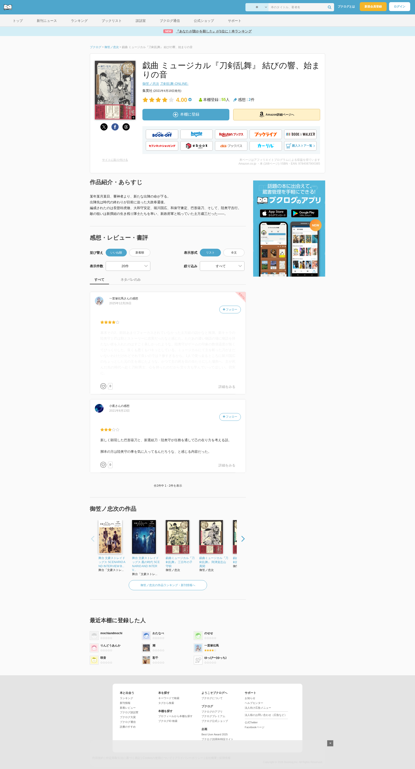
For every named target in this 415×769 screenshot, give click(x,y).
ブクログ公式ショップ (214, 720)
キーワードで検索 (168, 698)
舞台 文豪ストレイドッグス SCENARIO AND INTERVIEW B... (111, 562)
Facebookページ (254, 727)
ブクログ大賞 (128, 717)
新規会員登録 (373, 6)
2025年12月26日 (120, 303)
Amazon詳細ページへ (280, 114)
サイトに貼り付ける (115, 159)
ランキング (126, 698)
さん (119, 298)
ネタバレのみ (131, 279)
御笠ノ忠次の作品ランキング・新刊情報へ (167, 585)
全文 (234, 252)
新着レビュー (128, 707)
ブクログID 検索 (167, 720)
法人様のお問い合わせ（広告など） (266, 714)
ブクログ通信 (128, 721)
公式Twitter (251, 722)
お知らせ (250, 698)
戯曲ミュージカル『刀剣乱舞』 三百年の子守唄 (180, 562)
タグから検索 (166, 702)
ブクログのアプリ (212, 711)
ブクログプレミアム (213, 716)
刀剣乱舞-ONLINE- (174, 84)
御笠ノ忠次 (150, 84)
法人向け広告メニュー (258, 707)
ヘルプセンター (254, 702)
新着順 (139, 252)
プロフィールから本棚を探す (175, 716)
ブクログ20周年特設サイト (217, 739)
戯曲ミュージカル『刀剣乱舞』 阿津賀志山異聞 (213, 562)
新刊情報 (125, 702)
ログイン (399, 6)
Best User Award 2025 (214, 734)
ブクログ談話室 (129, 712)
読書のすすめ (128, 726)
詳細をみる (227, 387)
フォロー (231, 309)
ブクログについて (212, 698)
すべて (99, 279)
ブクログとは (346, 6)
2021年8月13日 (119, 410)
